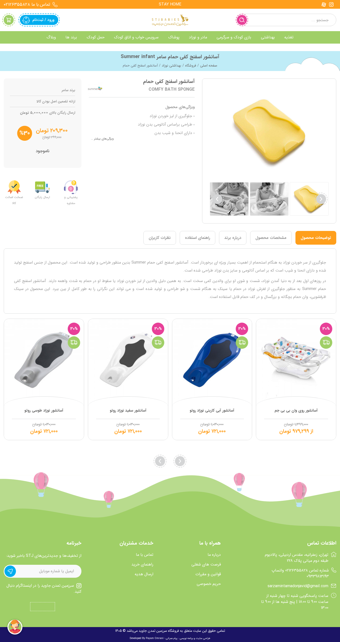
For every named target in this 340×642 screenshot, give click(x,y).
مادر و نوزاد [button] (198, 37)
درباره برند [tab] (232, 238)
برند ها (71, 37)
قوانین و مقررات (208, 574)
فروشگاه (190, 65)
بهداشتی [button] (268, 37)
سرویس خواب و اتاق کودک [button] (136, 37)
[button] (217, 199)
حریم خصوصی (209, 584)
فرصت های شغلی (206, 565)
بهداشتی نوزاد (171, 65)
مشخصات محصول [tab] (270, 238)
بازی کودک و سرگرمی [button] (234, 37)
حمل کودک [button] (96, 37)
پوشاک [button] (173, 37)
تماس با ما (144, 555)
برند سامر (68, 90)
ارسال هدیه (144, 574)
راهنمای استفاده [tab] (197, 238)
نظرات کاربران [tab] (160, 238)
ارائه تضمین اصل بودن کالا (56, 101)
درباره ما (214, 555)
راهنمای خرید (142, 565)
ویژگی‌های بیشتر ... (102, 138)
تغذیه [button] (288, 37)
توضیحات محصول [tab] (316, 238)
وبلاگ (51, 37)
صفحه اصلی (208, 65)
